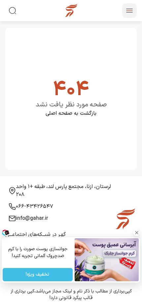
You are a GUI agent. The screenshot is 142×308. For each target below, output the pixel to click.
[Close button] (137, 232)
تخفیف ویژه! (38, 274)
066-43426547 (34, 207)
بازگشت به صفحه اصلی (71, 113)
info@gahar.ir (32, 218)
